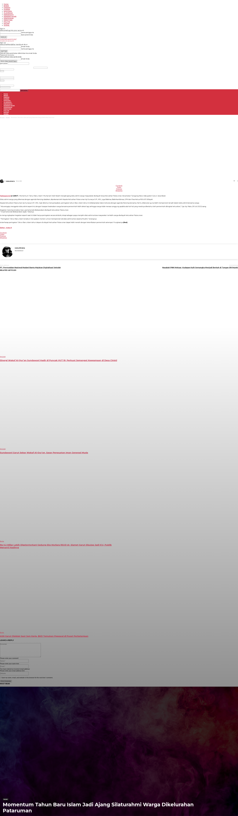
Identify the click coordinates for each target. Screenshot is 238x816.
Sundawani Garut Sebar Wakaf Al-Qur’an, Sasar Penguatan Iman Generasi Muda (44, 452)
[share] (31, 253)
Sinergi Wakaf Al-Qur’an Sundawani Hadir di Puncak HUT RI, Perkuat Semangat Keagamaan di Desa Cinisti (58, 360)
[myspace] (25, 253)
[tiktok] (41, 253)
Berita (2, 541)
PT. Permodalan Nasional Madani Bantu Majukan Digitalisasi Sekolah (30, 268)
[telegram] (38, 253)
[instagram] (18, 253)
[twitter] (44, 253)
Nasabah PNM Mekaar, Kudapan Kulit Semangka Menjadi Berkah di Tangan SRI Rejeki (200, 268)
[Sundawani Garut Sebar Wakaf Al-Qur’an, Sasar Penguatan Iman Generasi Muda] (60, 407)
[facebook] (15, 253)
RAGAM (6, 799)
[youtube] (54, 253)
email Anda (16, 77)
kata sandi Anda (17, 69)
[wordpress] (48, 253)
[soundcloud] (35, 253)
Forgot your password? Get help (7, 72)
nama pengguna (51, 67)
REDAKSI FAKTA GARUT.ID (24, 66)
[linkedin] (22, 253)
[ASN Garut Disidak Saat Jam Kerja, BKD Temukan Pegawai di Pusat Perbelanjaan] (60, 591)
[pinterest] (28, 253)
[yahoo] (51, 253)
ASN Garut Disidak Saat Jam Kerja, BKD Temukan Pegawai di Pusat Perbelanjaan (44, 636)
